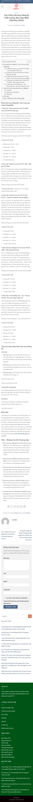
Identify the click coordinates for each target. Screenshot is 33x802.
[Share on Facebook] (11, 506)
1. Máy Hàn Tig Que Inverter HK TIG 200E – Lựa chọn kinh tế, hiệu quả (18, 69)
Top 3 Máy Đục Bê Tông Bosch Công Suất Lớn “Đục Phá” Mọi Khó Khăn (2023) (15, 651)
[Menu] (2, 6)
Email (5, 581)
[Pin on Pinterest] (21, 506)
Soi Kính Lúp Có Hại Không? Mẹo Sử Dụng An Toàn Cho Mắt (15, 634)
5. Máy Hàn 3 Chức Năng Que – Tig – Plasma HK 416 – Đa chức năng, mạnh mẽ (18, 85)
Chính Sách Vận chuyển (8, 711)
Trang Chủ (4, 725)
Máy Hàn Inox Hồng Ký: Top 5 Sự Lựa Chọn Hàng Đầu (16, 65)
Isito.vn (19, 424)
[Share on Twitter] (14, 506)
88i (14, 797)
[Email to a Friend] (18, 506)
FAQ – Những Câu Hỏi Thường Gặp (14, 98)
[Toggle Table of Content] (28, 61)
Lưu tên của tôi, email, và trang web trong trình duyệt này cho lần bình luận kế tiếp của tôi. (16, 600)
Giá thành (9, 94)
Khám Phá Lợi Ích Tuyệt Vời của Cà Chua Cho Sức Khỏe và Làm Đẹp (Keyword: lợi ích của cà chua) (16, 672)
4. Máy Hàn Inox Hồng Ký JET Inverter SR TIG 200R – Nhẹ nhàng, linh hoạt (18, 81)
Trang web (7, 589)
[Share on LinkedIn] (24, 506)
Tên (5, 573)
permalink (27, 513)
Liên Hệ (3, 721)
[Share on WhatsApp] (8, 506)
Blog (16, 12)
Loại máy (9, 90)
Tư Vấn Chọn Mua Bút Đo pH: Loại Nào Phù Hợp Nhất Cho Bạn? (16, 645)
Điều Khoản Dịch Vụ (7, 728)
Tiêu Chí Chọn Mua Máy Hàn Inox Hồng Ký (16, 88)
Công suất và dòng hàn (13, 92)
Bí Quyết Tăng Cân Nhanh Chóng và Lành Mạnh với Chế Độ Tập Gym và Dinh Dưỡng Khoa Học (25, 535)
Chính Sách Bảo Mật (7, 707)
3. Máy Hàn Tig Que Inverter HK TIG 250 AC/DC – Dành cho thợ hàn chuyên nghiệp (18, 77)
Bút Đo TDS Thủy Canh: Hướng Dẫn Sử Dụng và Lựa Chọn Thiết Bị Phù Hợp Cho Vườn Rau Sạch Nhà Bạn (16, 657)
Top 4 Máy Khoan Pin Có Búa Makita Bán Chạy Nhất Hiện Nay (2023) (15, 639)
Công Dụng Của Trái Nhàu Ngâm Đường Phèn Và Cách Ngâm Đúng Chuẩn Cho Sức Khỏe (16, 628)
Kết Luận (6, 96)
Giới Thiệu (4, 714)
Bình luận (7, 558)
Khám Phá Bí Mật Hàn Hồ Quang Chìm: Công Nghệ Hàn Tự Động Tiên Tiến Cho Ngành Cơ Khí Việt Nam (16, 665)
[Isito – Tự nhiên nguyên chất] (16, 6)
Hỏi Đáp (3, 718)
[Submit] (30, 616)
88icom (17, 797)
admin (23, 25)
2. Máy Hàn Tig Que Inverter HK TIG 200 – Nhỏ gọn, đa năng (18, 73)
